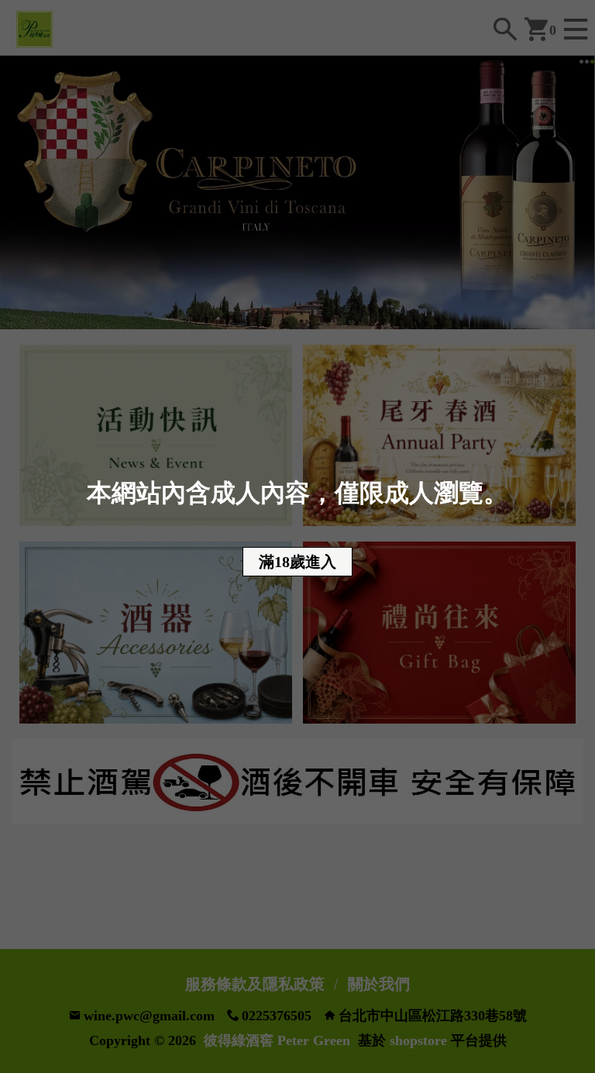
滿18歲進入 (297, 561)
